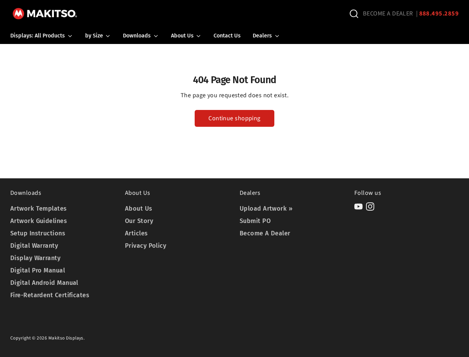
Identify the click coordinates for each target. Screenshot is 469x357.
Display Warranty (35, 258)
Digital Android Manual (44, 283)
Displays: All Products (38, 35)
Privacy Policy (145, 245)
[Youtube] (358, 206)
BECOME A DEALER (388, 13)
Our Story (139, 221)
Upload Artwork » (266, 208)
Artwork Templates (38, 208)
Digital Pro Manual (37, 270)
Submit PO (255, 221)
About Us (183, 35)
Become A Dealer (265, 233)
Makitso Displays (65, 338)
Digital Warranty (34, 245)
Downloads (137, 35)
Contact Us (227, 35)
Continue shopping (234, 118)
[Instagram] (370, 206)
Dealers (263, 35)
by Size (94, 35)
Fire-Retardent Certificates (49, 295)
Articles (136, 233)
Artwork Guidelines (38, 221)
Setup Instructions (37, 233)
